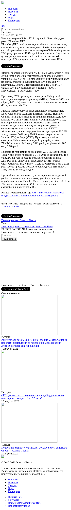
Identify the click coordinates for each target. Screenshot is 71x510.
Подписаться (9, 239)
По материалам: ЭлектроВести (18, 220)
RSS (3, 26)
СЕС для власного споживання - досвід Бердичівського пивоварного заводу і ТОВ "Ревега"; (32, 397)
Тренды (12, 14)
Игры (11, 17)
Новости (13, 8)
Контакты (13, 499)
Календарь (14, 20)
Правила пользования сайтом (24, 502)
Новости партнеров (19, 505)
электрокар (7, 226)
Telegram (6, 206)
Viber (17, 206)
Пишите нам (15, 497)
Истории (13, 11)
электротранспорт (25, 226)
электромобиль (44, 226)
